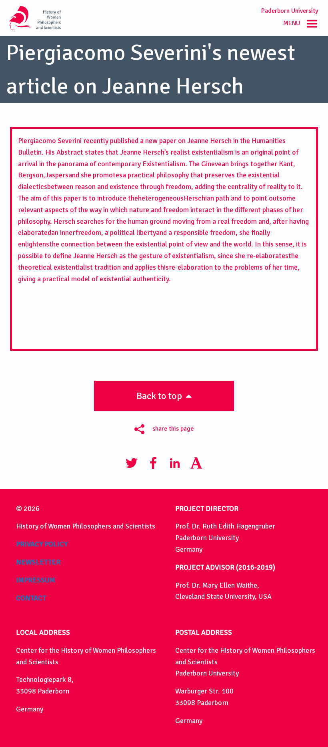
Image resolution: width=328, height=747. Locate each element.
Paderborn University (289, 11)
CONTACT (31, 598)
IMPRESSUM (35, 580)
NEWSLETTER (38, 562)
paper (167, 140)
